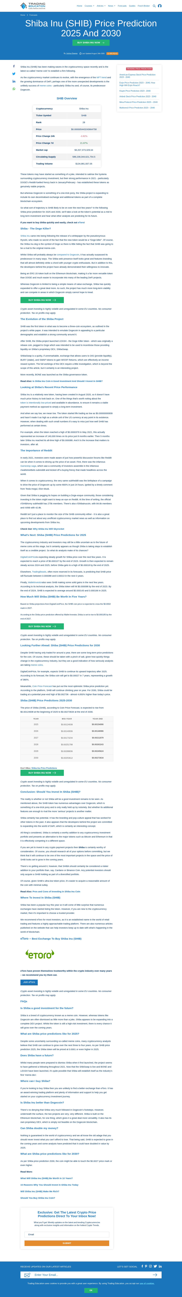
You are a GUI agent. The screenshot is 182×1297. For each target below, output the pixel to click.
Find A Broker (144, 6)
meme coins (46, 85)
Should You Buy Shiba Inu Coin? (37, 1198)
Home (79, 6)
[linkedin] (160, 1266)
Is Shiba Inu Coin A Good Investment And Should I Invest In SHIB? (68, 381)
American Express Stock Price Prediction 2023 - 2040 (137, 76)
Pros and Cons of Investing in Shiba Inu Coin (56, 891)
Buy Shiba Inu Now (88, 42)
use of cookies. (147, 1283)
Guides (132, 6)
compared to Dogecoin (68, 254)
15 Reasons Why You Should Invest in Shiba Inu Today (49, 1185)
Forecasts (122, 6)
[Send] (155, 1274)
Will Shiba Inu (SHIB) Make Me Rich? (39, 1191)
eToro (81, 222)
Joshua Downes (72, 53)
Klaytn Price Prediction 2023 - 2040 (135, 91)
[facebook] (142, 1266)
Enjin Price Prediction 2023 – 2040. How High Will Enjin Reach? (137, 84)
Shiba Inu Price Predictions (44, 768)
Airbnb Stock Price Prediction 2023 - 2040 (137, 96)
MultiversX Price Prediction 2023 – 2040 (137, 108)
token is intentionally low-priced (35, 402)
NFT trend (102, 77)
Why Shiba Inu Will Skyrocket (48, 529)
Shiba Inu (25, 236)
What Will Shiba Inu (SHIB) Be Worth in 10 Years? (46, 1178)
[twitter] (155, 1266)
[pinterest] (146, 1266)
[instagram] (150, 1266)
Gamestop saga (28, 466)
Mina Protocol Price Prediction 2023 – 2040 (138, 102)
